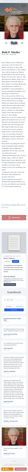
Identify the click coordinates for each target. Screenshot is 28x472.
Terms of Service (18, 465)
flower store (5, 207)
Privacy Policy (10, 465)
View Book (7, 261)
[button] (14, 436)
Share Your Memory (10, 284)
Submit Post (14, 310)
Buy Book (15, 261)
